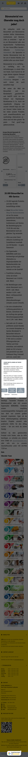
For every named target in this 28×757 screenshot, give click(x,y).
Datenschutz (14, 394)
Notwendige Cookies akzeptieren (12, 390)
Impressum (7, 394)
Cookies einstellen (4, 390)
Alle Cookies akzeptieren (20, 390)
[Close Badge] (20, 751)
